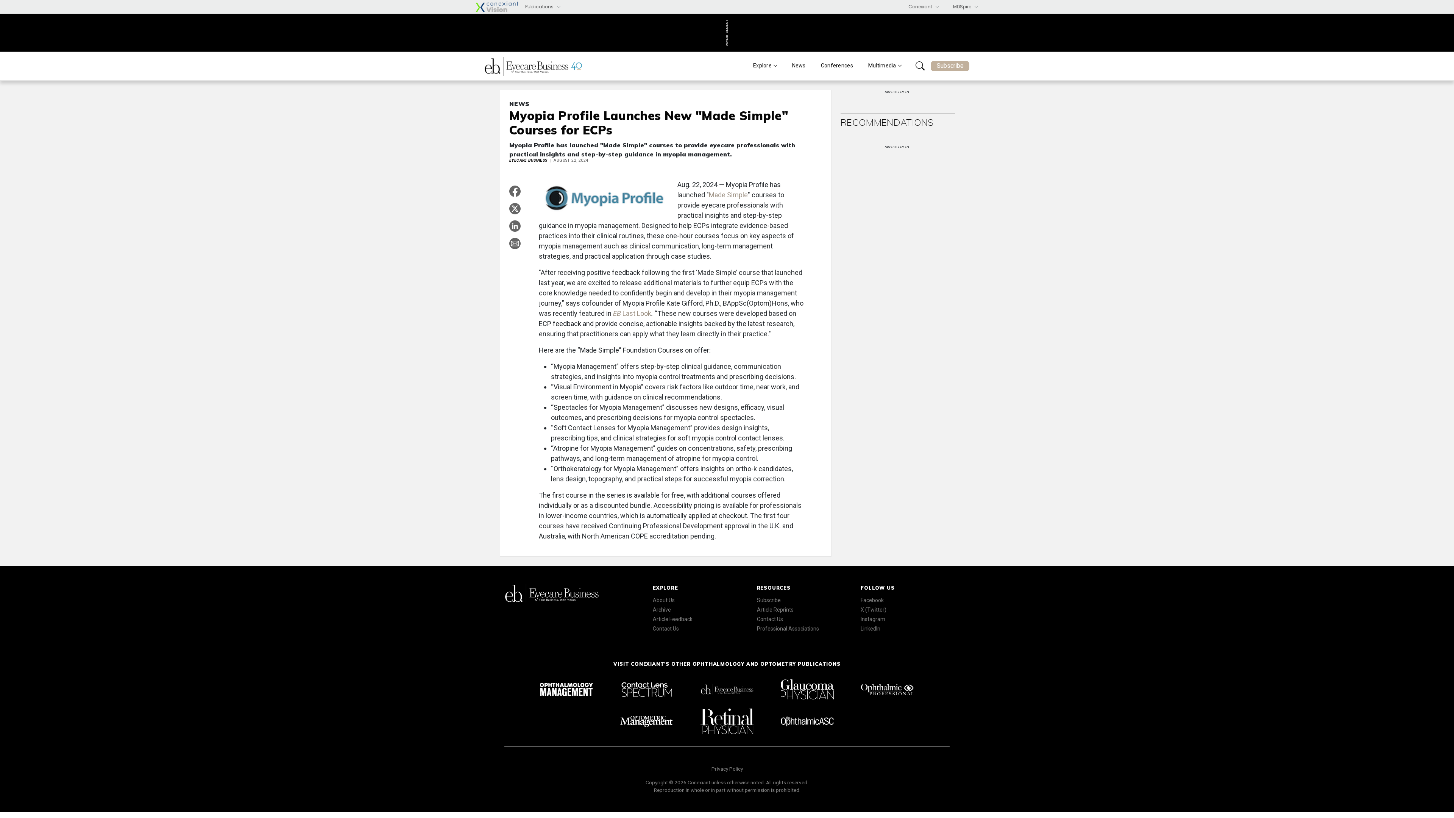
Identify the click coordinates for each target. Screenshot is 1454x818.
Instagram (873, 619)
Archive (662, 610)
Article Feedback (673, 619)
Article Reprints (775, 610)
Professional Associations (788, 629)
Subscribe (950, 65)
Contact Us (666, 629)
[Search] (920, 66)
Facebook (872, 600)
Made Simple (728, 195)
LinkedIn (870, 629)
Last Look (632, 313)
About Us (664, 600)
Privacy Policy (727, 769)
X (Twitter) (873, 610)
